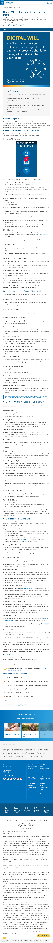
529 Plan (30, 789)
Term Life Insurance (32, 771)
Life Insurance (31, 764)
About (41, 785)
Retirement (9, 7)
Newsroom (42, 791)
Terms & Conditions (43, 820)
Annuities (42, 766)
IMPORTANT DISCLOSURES (9, 744)
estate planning (27, 539)
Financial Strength (44, 787)
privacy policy (4, 941)
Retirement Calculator (31, 718)
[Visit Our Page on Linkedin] (14, 779)
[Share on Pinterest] (23, 25)
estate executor (43, 234)
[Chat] (4, 938)
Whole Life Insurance (32, 766)
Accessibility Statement (30, 820)
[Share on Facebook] (18, 25)
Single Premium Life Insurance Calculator (32, 778)
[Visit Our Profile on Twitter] (8, 779)
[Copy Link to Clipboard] (9, 25)
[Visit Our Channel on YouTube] (21, 779)
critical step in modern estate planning (32, 278)
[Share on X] (16, 25)
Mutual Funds (30, 785)
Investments (31, 783)
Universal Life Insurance (31, 769)
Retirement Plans (43, 771)
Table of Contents (10, 29)
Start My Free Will (43, 935)
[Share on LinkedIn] (20, 25)
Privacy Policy (19, 820)
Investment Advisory (32, 787)
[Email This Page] (11, 25)
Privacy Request (9, 820)
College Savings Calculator (31, 794)
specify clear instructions (30, 588)
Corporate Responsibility (43, 794)
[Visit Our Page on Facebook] (4, 779)
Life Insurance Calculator (31, 774)
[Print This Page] (13, 25)
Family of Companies (44, 797)
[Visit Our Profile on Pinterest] (18, 779)
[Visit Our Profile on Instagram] (11, 779)
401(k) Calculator (43, 776)
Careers (41, 789)
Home (4, 7)
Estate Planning (17, 7)
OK (50, 941)
